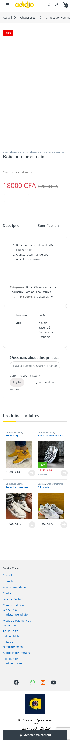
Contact (8, 593)
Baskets (41, 483)
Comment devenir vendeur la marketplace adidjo (15, 609)
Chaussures (27, 17)
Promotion (9, 581)
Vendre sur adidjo (14, 587)
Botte (6, 151)
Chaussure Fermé (19, 151)
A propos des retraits (16, 653)
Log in (17, 382)
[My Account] (57, 4)
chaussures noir (44, 296)
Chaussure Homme (40, 151)
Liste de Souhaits (14, 599)
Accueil (7, 17)
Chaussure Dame (14, 432)
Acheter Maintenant (37, 735)
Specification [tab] (48, 226)
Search (48, 4)
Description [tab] (12, 226)
